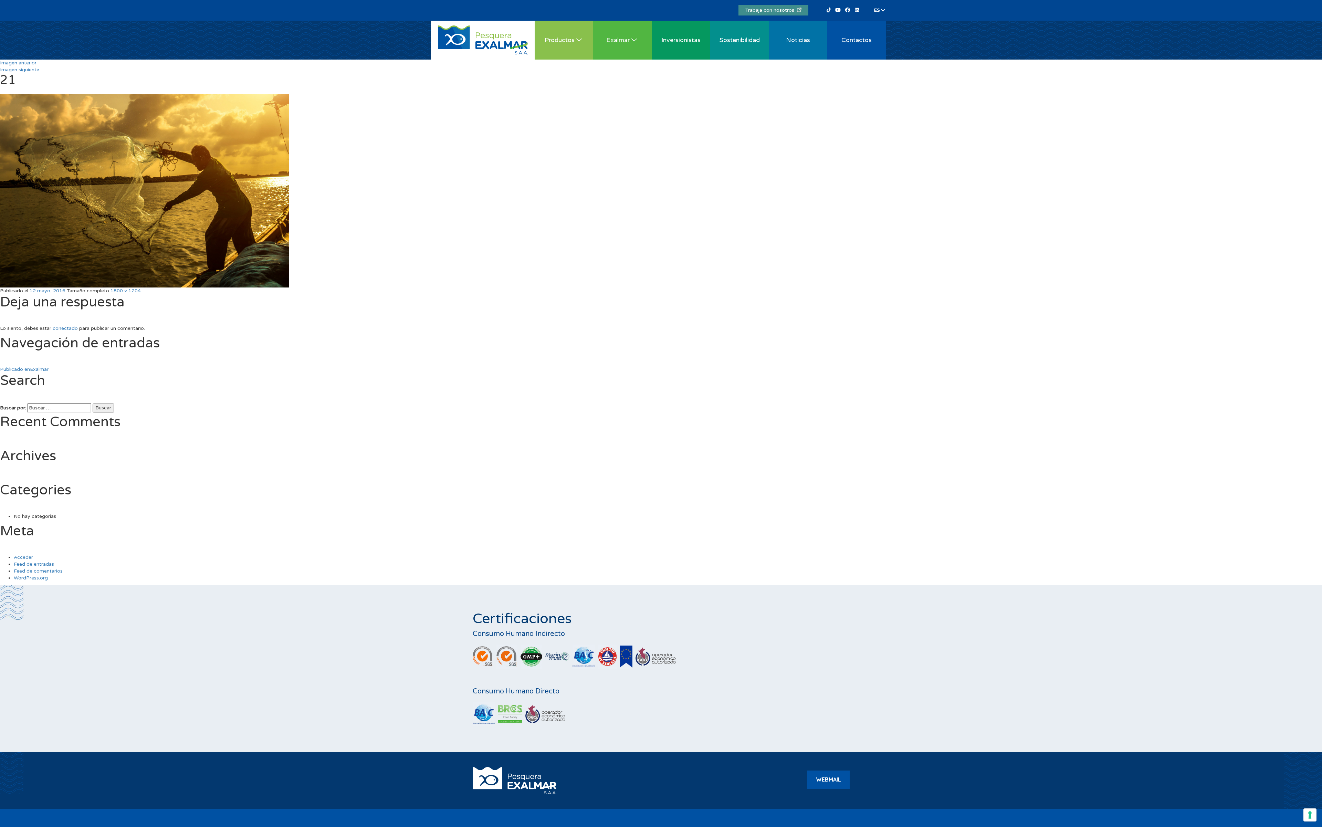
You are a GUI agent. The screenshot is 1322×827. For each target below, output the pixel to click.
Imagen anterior (18, 63)
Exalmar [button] (618, 40)
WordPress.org (31, 578)
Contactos (856, 40)
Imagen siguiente (19, 70)
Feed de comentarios (38, 571)
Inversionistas (681, 40)
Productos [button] (560, 40)
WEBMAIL (828, 779)
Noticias (798, 40)
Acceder (23, 557)
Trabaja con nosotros (771, 10)
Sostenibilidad (740, 40)
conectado (65, 328)
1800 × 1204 (126, 291)
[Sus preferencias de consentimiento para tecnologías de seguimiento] (1309, 814)
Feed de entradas (34, 564)
